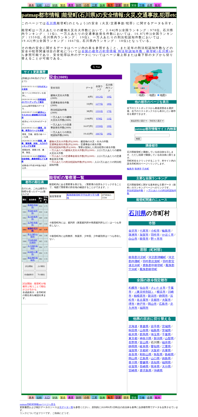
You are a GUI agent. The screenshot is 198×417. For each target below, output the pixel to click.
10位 (109, 96)
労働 (141, 5)
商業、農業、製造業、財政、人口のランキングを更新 (35, 143)
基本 (31, 5)
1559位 (99, 126)
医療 (102, 5)
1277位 (99, 104)
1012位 (99, 96)
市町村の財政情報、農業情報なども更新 (35, 159)
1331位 (99, 111)
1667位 (99, 134)
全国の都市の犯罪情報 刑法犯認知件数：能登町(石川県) (126, 51)
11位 (109, 118)
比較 (39, 5)
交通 (118, 5)
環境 (126, 5)
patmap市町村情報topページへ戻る (38, 404)
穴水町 (145, 169)
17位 (109, 111)
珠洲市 (138, 169)
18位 (109, 104)
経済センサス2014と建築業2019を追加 (34, 115)
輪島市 (130, 169)
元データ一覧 (66, 407)
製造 (63, 5)
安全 (134, 5)
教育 (110, 5)
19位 (109, 126)
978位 (99, 118)
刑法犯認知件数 (135, 190)
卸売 (78, 5)
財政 (55, 5)
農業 (70, 5)
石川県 (51, 23)
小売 (86, 5)
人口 (47, 5)
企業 (149, 5)
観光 (157, 5)
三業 (94, 5)
